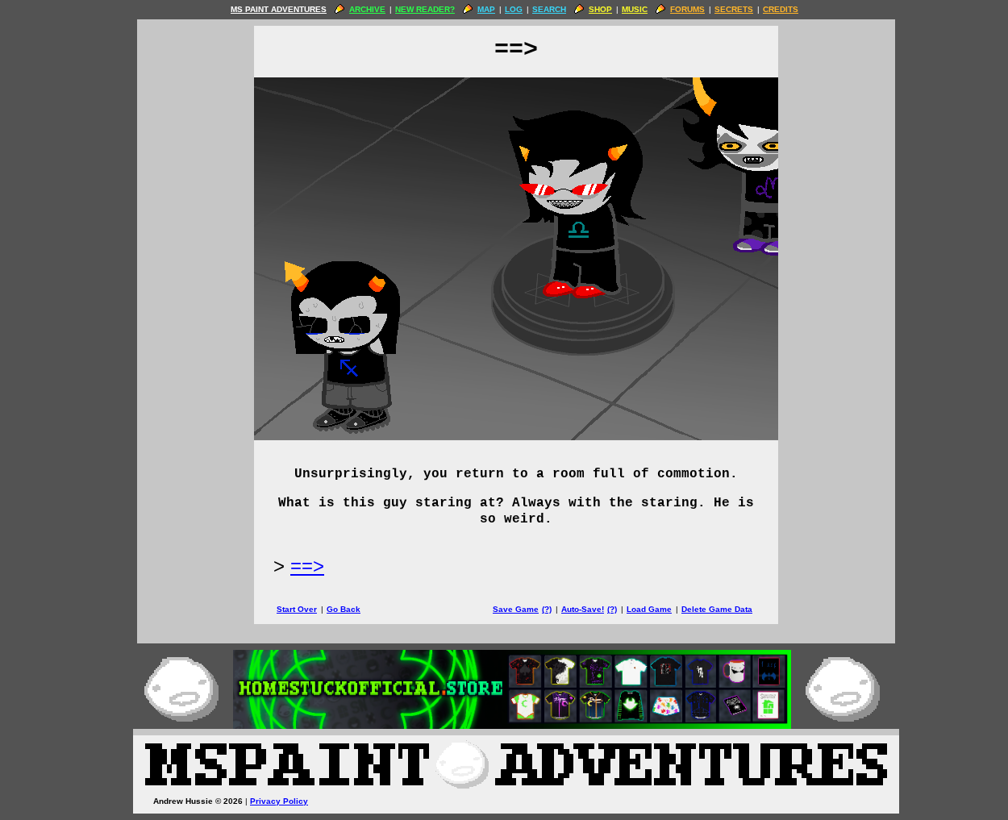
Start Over (297, 609)
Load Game (649, 609)
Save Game (516, 609)
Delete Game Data (716, 609)
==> (307, 565)
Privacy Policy (279, 801)
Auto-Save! (582, 609)
